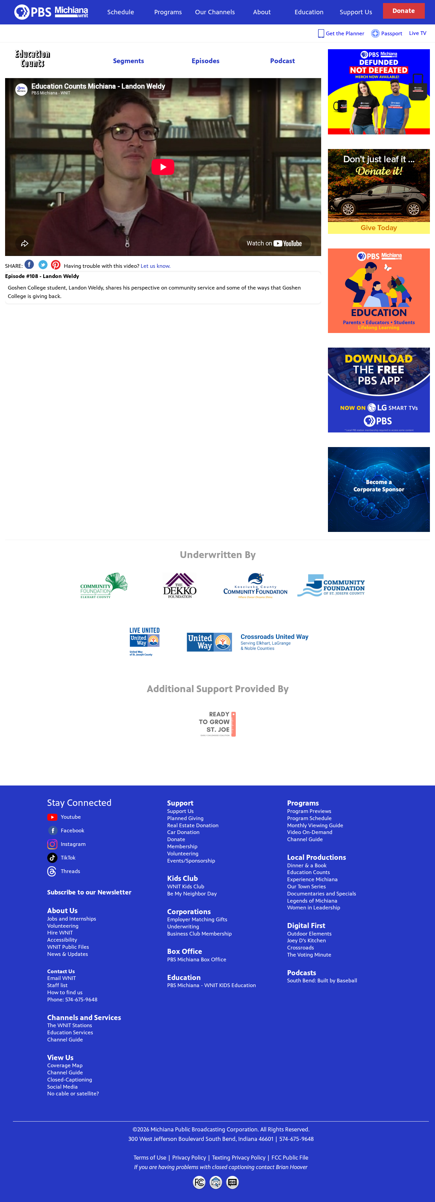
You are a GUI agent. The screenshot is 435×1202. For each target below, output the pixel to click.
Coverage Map (65, 1065)
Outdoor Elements (309, 933)
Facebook (72, 830)
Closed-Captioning (69, 1079)
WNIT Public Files (68, 947)
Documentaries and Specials (321, 893)
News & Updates (67, 954)
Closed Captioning (233, 1182)
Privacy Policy (189, 1157)
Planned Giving (185, 818)
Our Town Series (306, 886)
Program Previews (309, 811)
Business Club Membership (199, 933)
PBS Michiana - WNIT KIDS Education (211, 985)
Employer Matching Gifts (197, 919)
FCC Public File (290, 1157)
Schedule (120, 12)
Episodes (206, 61)
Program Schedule (309, 818)
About (262, 12)
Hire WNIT (60, 932)
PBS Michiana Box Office (196, 959)
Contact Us (61, 971)
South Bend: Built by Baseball (322, 980)
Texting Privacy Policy (238, 1157)
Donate (404, 11)
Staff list (57, 985)
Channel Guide (65, 1039)
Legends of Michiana (312, 901)
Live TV (418, 33)
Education (309, 12)
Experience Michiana (312, 879)
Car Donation (183, 832)
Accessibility (62, 940)
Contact (216, 1182)
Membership (182, 846)
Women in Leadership (313, 907)
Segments (128, 61)
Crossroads (300, 947)
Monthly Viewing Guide (315, 825)
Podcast (282, 61)
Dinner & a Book (307, 865)
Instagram (73, 844)
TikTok (68, 857)
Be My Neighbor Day (192, 893)
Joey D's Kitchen (306, 940)
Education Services (70, 1032)
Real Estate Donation (193, 825)
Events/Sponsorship (191, 860)
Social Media (62, 1087)
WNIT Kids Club (185, 886)
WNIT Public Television (51, 12)
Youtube (71, 817)
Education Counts (47, 58)
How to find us (65, 992)
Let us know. (156, 266)
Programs (168, 12)
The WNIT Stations (69, 1025)
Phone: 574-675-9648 (72, 999)
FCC (199, 1182)
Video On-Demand (309, 832)
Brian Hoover (292, 1167)
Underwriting (183, 926)
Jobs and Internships (71, 919)
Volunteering (63, 926)
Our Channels (215, 12)
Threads (70, 871)
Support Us (356, 12)
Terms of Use (150, 1157)
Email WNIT (61, 978)
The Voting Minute (309, 954)
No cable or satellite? (73, 1093)
